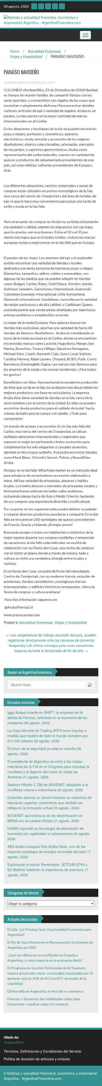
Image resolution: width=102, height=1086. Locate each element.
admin (21, 82)
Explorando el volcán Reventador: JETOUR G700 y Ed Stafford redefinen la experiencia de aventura (47, 867)
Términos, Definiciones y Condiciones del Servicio (42, 1051)
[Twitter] (55, 6)
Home (14, 51)
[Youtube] (41, 6)
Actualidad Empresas (44, 51)
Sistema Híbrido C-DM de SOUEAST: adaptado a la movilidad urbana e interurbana (47, 787)
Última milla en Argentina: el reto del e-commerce (45, 991)
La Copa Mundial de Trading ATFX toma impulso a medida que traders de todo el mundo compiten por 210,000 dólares (47, 735)
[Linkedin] (48, 6)
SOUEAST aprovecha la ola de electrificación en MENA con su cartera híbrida (45, 818)
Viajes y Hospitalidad (26, 56)
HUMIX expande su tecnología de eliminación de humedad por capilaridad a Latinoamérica (45, 831)
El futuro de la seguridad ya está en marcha (41, 748)
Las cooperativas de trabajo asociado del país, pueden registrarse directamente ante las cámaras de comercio (51, 638)
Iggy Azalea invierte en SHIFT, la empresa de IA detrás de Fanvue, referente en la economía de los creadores (47, 717)
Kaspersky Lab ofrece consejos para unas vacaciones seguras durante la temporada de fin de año (51, 648)
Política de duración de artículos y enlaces (37, 1058)
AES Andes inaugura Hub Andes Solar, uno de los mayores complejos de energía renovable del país (46, 849)
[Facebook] (62, 6)
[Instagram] (34, 6)
